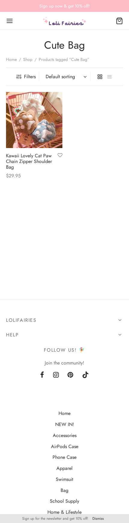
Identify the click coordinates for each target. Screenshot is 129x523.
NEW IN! (64, 424)
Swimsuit (64, 479)
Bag (64, 490)
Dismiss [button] (98, 518)
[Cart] (119, 20)
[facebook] (42, 375)
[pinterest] (70, 375)
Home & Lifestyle (64, 512)
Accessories (64, 435)
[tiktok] (85, 375)
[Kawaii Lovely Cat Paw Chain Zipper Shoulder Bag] (34, 120)
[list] (109, 77)
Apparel (64, 468)
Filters (30, 76)
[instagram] (56, 375)
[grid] (100, 77)
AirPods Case (64, 446)
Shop (27, 59)
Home (11, 59)
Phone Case (64, 457)
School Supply (64, 501)
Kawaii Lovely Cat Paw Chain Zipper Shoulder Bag (29, 161)
